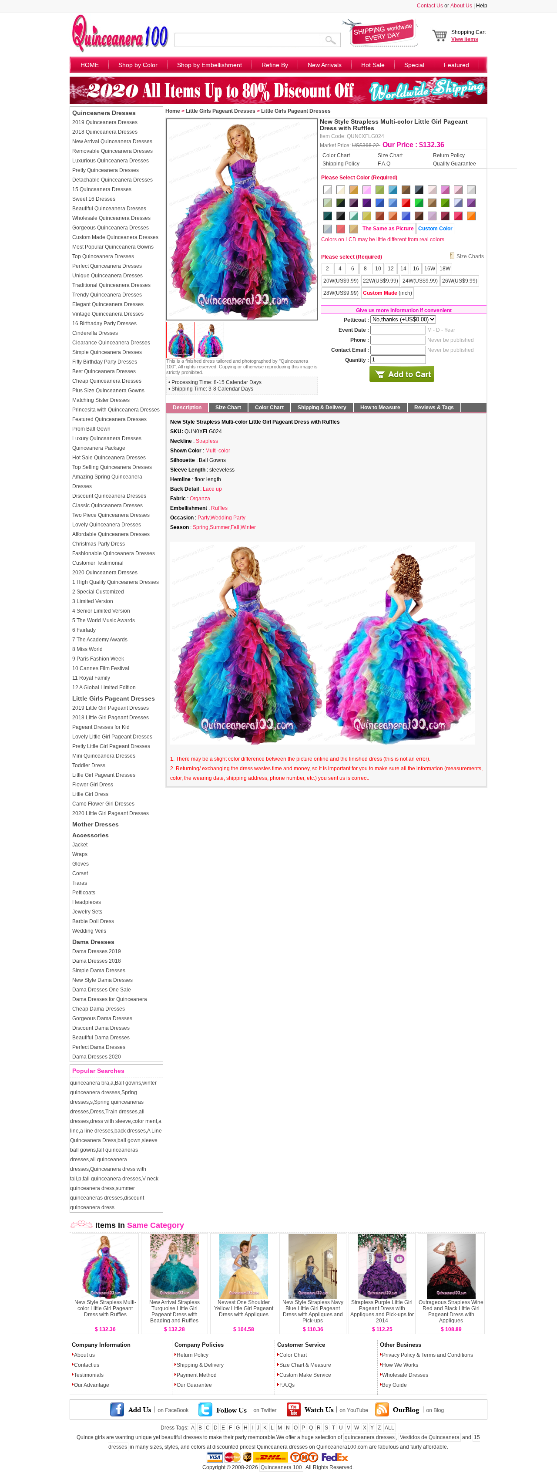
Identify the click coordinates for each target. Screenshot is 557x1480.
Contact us (86, 1365)
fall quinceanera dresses (112, 1179)
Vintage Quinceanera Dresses (108, 314)
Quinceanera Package (98, 448)
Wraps (79, 854)
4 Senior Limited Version (101, 611)
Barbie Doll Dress (93, 921)
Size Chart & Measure (305, 1365)
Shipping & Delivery (322, 408)
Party (203, 518)
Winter (248, 527)
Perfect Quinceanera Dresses (107, 266)
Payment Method (197, 1375)
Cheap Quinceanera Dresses (106, 381)
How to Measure (380, 408)
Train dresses (121, 1112)
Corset (80, 873)
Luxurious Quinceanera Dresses (110, 161)
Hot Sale (373, 64)
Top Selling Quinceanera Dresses (112, 467)
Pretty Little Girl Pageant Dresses (111, 746)
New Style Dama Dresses (102, 980)
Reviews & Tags (434, 408)
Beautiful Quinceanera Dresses (109, 209)
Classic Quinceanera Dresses (107, 505)
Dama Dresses (93, 941)
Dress (97, 1112)
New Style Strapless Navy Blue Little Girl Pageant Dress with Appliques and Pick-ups (312, 1311)
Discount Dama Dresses (101, 1028)
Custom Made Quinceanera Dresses (115, 237)
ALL (389, 1428)
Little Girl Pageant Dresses (103, 775)
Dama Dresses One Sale (101, 990)
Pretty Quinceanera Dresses (105, 170)
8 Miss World (87, 649)
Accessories (90, 835)
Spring (200, 527)
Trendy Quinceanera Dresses (107, 295)
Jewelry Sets (87, 912)
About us (84, 1355)
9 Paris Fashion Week (98, 659)
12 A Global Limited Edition (104, 687)
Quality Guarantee (454, 163)
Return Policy (449, 155)
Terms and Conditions (447, 1355)
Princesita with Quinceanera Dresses (116, 410)
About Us (461, 6)
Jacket (79, 845)
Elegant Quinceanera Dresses (108, 304)
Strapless (207, 441)
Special (414, 64)
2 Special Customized (98, 592)
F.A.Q (384, 163)
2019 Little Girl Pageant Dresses (110, 708)
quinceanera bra (89, 1083)
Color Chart (336, 155)
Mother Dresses (95, 824)
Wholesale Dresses (405, 1375)
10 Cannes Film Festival (100, 668)
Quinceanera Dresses (104, 112)
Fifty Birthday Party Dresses (104, 362)
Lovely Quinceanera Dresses (106, 525)
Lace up (212, 489)
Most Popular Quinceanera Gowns (113, 247)
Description (187, 408)
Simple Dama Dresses (98, 971)
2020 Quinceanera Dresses (105, 573)
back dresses (130, 1131)
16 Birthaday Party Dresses (104, 323)
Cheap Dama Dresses (98, 1009)
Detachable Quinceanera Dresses (112, 180)
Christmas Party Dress (98, 544)
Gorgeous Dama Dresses (102, 1018)
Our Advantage (91, 1385)
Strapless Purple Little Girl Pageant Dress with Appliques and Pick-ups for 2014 (382, 1311)
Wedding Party (228, 518)
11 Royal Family (91, 678)
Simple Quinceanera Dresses (107, 352)
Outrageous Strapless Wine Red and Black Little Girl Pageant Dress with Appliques (451, 1311)
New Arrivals (325, 64)
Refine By (275, 64)
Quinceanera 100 (281, 1467)
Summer (219, 527)
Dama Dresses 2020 (96, 1057)
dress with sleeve (110, 1121)
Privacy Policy (398, 1355)
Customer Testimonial (98, 563)
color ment (144, 1121)
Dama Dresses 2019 (96, 951)
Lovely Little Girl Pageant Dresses (112, 737)
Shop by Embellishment (209, 64)
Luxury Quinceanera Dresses (106, 438)
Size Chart (390, 155)
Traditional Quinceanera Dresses (111, 285)
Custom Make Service (305, 1375)
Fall (235, 527)
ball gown (129, 1140)
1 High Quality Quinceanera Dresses (115, 582)
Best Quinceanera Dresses (104, 371)
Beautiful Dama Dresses (101, 1038)
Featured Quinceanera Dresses (109, 419)
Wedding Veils (89, 931)
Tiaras (79, 883)
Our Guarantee (194, 1385)
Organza (200, 499)
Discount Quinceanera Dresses (109, 496)
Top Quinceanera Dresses (103, 256)
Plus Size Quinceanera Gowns (108, 391)
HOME (90, 64)
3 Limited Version (92, 601)
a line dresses (96, 1131)
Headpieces (86, 902)
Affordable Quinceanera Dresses (111, 534)
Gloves (80, 864)
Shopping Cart (468, 35)
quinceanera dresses (370, 1437)
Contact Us (430, 6)
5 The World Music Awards (103, 620)
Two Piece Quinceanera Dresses (111, 515)
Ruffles (219, 508)
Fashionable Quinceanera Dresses (113, 553)
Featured (456, 64)
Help (481, 6)
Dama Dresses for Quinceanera (109, 999)
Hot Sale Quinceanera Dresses (109, 458)
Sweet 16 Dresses (93, 199)
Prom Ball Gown (91, 429)
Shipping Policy (340, 163)
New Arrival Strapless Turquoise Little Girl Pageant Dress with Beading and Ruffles (174, 1311)
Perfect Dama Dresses (98, 1047)
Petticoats (83, 893)
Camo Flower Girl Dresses (103, 804)
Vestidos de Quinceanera (430, 1437)
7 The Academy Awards (100, 640)
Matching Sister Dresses (101, 400)
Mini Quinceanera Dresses (103, 756)
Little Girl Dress (90, 794)
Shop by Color (138, 64)
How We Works (400, 1365)
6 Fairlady (84, 630)
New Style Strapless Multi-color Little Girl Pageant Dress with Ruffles (105, 1308)
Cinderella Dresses (95, 333)
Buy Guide (394, 1385)
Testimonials (89, 1375)
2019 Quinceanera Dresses (105, 122)
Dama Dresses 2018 (96, 961)
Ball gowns (128, 1083)
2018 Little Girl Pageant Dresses (110, 718)
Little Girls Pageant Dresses (113, 698)
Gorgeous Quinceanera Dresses (110, 228)
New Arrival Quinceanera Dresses (112, 141)
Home (172, 111)
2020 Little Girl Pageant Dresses (110, 813)
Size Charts (470, 256)
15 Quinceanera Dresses (101, 189)
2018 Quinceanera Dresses (105, 132)
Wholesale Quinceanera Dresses (111, 218)
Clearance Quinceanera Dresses (111, 343)
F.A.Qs (287, 1385)
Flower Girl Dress (92, 785)
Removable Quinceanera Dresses (112, 151)
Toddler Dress (88, 765)
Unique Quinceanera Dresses (107, 276)
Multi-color (217, 451)
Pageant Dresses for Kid (101, 727)
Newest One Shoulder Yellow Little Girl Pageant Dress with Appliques (243, 1308)
